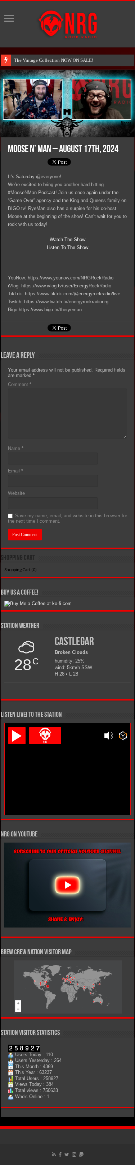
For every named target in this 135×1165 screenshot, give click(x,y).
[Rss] (54, 1154)
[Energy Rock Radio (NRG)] (68, 22)
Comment (19, 384)
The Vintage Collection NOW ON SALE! (53, 60)
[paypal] (81, 1154)
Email (15, 471)
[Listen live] (17, 735)
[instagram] (74, 1154)
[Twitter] (67, 1154)
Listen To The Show (67, 247)
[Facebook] (60, 1154)
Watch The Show (67, 239)
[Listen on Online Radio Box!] (123, 735)
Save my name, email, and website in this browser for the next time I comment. (67, 518)
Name (15, 448)
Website (16, 493)
